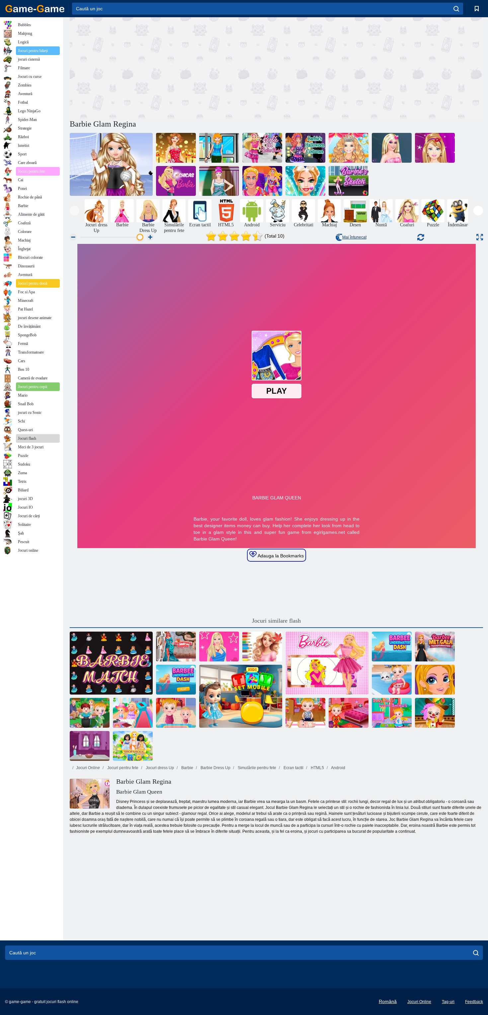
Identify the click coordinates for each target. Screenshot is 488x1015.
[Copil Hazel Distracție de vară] (392, 680)
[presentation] (74, 210)
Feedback (474, 1001)
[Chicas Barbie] (176, 181)
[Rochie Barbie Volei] (111, 164)
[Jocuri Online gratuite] (35, 8)
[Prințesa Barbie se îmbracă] (392, 148)
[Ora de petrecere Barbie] (348, 148)
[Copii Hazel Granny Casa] (133, 713)
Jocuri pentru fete (122, 767)
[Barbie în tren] (219, 148)
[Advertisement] (173, 67)
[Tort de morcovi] (90, 746)
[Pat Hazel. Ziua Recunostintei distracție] (176, 713)
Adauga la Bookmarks (280, 555)
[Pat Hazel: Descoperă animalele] (392, 713)
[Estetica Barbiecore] (176, 646)
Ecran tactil (293, 767)
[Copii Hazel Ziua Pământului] (90, 713)
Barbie (186, 767)
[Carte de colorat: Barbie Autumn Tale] (262, 646)
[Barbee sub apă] (176, 680)
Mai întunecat (354, 237)
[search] (456, 8)
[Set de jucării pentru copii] (240, 696)
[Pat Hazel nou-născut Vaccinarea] (305, 713)
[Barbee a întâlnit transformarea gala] (435, 646)
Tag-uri (448, 1001)
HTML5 (317, 767)
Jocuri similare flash (276, 620)
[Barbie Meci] (111, 663)
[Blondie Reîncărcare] (262, 181)
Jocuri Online (88, 767)
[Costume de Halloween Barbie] (305, 148)
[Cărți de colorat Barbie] (326, 663)
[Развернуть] (479, 237)
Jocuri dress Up (159, 767)
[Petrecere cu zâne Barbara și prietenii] (305, 181)
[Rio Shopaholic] (133, 746)
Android (337, 767)
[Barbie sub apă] (392, 646)
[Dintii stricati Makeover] (435, 680)
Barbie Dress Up (215, 767)
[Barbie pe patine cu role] (262, 148)
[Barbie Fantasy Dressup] (219, 646)
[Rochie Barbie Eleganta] (219, 181)
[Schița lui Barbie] (348, 181)
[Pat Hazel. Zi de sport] (348, 713)
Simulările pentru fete (256, 767)
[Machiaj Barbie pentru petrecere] (176, 148)
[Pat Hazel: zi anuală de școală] (435, 713)
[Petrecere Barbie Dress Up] (435, 148)
